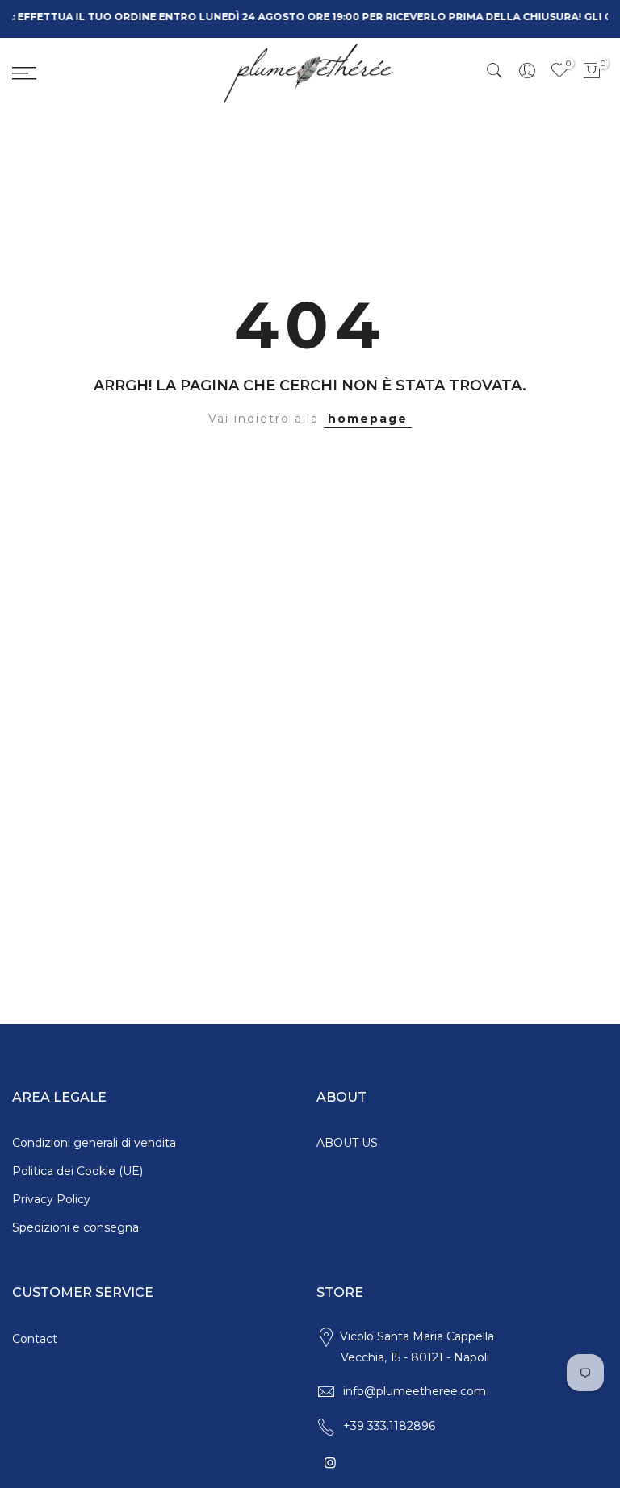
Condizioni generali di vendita (94, 1143)
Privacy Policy (51, 1199)
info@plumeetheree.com (414, 1391)
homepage (368, 418)
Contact (34, 1339)
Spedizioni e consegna (75, 1227)
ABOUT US (347, 1143)
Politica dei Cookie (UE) (77, 1171)
